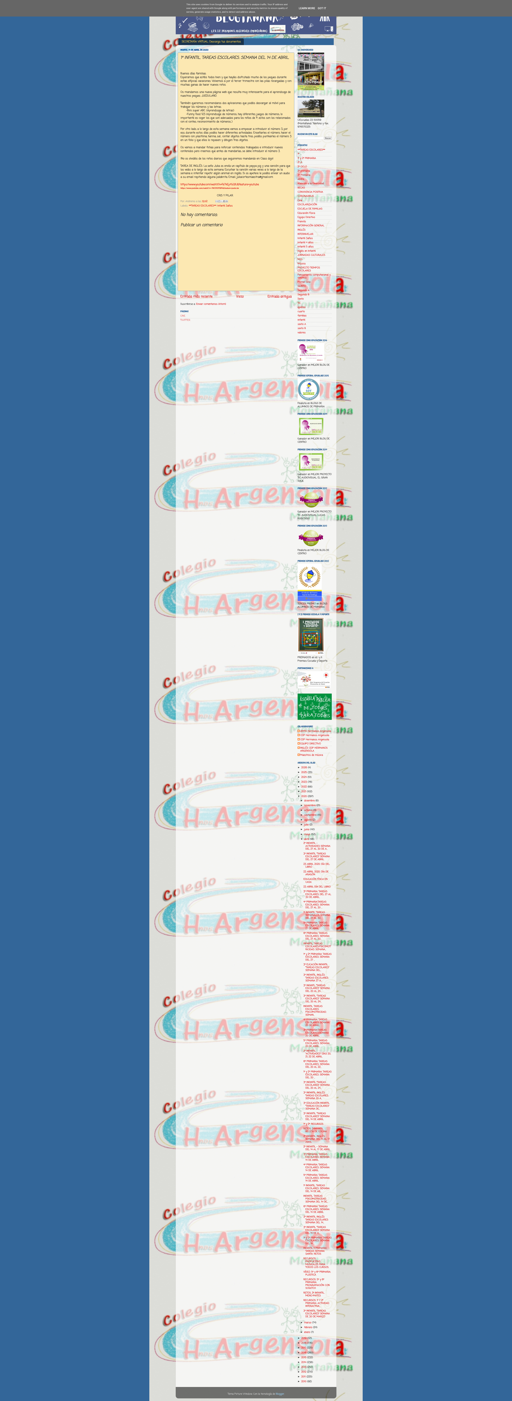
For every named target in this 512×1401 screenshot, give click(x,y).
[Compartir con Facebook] (224, 201)
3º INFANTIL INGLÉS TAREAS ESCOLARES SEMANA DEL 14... (315, 1219)
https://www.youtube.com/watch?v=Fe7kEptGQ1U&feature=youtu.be (220, 185)
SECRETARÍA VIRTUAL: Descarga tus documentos (211, 42)
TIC (299, 303)
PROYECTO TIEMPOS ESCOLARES (309, 269)
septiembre (310, 815)
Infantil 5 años (306, 247)
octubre (308, 810)
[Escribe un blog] (219, 201)
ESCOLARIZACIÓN (307, 204)
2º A (300, 162)
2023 (304, 782)
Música (301, 264)
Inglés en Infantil (307, 251)
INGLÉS (301, 230)
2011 (304, 1377)
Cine (300, 200)
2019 (304, 1338)
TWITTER (185, 320)
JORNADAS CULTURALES (311, 255)
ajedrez (302, 307)
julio (306, 825)
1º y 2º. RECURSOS (313, 1124)
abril (307, 839)
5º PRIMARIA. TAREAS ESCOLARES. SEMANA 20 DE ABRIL (316, 1043)
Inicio (240, 296)
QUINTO (302, 286)
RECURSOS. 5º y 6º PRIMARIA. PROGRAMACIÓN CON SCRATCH (316, 1284)
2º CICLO (302, 167)
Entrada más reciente (196, 296)
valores (302, 332)
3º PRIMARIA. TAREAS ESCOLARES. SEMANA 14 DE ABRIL (316, 1157)
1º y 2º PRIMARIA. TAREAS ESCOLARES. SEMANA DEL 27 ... (317, 957)
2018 (304, 1343)
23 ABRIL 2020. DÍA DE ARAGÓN (316, 873)
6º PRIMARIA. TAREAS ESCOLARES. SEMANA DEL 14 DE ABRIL (316, 1209)
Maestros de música (311, 755)
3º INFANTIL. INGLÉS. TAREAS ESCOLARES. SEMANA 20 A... (316, 1095)
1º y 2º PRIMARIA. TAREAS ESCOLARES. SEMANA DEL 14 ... (317, 1240)
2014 (304, 1362)
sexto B (302, 328)
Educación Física (306, 213)
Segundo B (303, 294)
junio (307, 829)
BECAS (301, 188)
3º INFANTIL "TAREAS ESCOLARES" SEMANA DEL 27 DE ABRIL (316, 856)
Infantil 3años (225, 206)
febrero (308, 1327)
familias (302, 316)
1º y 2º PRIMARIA (307, 158)
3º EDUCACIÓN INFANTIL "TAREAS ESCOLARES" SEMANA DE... (316, 1106)
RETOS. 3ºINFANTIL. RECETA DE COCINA (315, 1130)
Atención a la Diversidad (311, 183)
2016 (304, 1353)
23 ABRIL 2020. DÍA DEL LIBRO (316, 865)
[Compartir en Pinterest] (226, 201)
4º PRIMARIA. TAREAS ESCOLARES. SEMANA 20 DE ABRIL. (316, 1022)
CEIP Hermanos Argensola (314, 735)
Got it (322, 8)
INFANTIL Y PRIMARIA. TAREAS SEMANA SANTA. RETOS (315, 1251)
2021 (304, 791)
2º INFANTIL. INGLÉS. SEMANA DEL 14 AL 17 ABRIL (316, 1139)
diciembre (309, 801)
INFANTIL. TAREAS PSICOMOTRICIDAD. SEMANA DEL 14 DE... (315, 1199)
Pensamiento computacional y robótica (314, 276)
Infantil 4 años (305, 242)
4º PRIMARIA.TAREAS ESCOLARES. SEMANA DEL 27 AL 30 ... (316, 904)
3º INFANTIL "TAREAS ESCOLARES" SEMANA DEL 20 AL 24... (316, 998)
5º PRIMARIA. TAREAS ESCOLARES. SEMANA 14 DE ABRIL (316, 1178)
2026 (304, 767)
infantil (301, 320)
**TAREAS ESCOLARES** (202, 206)
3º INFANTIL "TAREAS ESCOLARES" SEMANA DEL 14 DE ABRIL (316, 1116)
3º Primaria (304, 175)
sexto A (302, 324)
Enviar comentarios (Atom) (211, 304)
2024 (304, 777)
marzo (308, 1322)
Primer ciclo (304, 282)
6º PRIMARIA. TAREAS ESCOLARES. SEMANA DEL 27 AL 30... (316, 936)
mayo (307, 834)
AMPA (301, 179)
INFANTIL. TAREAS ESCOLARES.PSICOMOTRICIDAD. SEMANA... (317, 946)
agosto (308, 820)
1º (298, 154)
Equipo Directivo (306, 217)
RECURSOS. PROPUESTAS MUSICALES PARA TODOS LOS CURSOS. (316, 1263)
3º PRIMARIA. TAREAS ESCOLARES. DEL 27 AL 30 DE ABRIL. (317, 894)
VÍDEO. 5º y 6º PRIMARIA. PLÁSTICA (317, 1273)
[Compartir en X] (221, 201)
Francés (302, 221)
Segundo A (303, 290)
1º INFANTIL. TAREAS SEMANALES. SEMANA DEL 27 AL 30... (316, 915)
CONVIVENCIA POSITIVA (310, 192)
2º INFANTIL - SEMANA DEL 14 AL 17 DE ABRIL (316, 1148)
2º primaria (304, 171)
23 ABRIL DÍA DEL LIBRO (317, 887)
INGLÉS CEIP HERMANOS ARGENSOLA (314, 749)
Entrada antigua (280, 296)
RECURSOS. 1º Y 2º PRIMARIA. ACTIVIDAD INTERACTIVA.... (316, 1303)
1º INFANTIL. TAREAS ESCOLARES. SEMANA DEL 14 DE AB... (316, 1188)
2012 (304, 1372)
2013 (304, 1367)
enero (307, 1332)
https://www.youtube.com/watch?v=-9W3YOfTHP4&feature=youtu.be (210, 188)
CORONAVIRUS (306, 196)
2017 (304, 1348)
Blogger (280, 1394)
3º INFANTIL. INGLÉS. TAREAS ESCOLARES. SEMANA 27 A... (316, 978)
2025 (304, 772)
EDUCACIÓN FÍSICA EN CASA (315, 880)
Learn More (307, 8)
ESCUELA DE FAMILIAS (310, 209)
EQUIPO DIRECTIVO (310, 743)
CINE (182, 316)
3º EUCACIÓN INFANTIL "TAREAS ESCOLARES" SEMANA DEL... (316, 967)
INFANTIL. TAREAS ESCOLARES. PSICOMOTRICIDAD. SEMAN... (314, 1010)
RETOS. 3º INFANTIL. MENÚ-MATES (314, 1294)
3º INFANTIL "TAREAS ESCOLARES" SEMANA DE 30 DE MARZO (316, 1313)
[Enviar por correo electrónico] (216, 201)
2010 (304, 1381)
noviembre (310, 805)
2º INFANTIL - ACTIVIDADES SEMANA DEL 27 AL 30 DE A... (316, 846)
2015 (304, 1357)
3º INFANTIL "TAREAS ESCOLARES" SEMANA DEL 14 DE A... (316, 1230)
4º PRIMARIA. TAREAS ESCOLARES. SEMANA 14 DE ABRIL (316, 1167)
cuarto (301, 311)
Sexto (301, 299)
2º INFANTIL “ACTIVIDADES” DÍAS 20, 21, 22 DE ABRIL (317, 1054)
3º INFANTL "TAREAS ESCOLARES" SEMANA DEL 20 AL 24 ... (316, 988)
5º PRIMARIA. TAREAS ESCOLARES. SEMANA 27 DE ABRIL (316, 925)
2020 (304, 796)
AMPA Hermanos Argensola (315, 731)
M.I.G (300, 259)
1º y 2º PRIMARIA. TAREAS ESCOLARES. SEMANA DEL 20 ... (317, 1074)
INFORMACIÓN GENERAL (311, 225)
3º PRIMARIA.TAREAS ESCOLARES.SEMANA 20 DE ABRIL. (316, 1033)
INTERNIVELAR (305, 234)
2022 (304, 787)
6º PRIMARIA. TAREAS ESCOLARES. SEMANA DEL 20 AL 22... (316, 1064)
